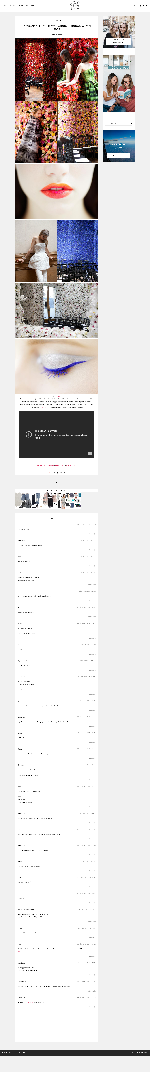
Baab (19, 556)
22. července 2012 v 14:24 (87, 701)
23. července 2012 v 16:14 (87, 963)
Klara (20, 749)
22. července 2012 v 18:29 (86, 786)
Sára (19, 573)
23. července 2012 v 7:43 (87, 928)
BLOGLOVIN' (60, 465)
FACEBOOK (41, 465)
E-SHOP (20, 6)
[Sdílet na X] (61, 473)
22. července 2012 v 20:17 (87, 861)
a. (18, 701)
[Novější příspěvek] (17, 482)
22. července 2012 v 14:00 (86, 623)
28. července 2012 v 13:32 (86, 981)
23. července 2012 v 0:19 (87, 909)
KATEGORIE (30, 6)
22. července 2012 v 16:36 (86, 765)
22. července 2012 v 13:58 (86, 607)
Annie (20, 861)
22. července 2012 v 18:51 (87, 813)
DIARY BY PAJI (23, 893)
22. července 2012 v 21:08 (86, 893)
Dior (59, 396)
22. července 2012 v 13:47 (87, 572)
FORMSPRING (71, 465)
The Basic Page (142, 1052)
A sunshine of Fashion (26, 909)
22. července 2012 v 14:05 (86, 644)
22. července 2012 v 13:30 (86, 524)
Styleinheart (22, 661)
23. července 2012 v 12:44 (86, 944)
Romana (21, 765)
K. (18, 524)
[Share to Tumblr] (64, 473)
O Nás (12, 6)
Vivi (19, 944)
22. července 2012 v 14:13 (87, 660)
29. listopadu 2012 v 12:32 (86, 997)
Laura (20, 733)
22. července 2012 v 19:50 (86, 845)
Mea (19, 829)
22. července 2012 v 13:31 (87, 540)
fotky (47, 407)
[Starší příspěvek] (96, 482)
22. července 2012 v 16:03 (86, 749)
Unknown (21, 717)
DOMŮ (5, 6)
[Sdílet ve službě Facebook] (57, 473)
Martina (21, 877)
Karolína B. (22, 982)
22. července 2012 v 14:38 (86, 717)
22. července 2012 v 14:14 (87, 676)
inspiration (56, 20)
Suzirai (20, 607)
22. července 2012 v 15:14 (87, 733)
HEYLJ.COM (22, 786)
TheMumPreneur (24, 677)
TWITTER (50, 465)
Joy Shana (21, 963)
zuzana (20, 928)
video (42, 407)
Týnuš (20, 591)
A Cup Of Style (19, 1052)
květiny (30, 1002)
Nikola (20, 623)
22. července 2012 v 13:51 (87, 591)
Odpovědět (92, 534)
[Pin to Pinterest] (54, 473)
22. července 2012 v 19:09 (86, 829)
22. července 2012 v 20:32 (86, 877)
